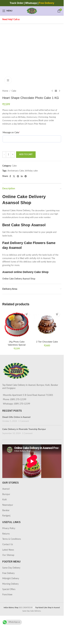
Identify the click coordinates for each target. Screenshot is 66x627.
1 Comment (23, 421)
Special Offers (8, 589)
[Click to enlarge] (8, 80)
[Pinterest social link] (18, 176)
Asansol (6, 489)
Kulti (4, 500)
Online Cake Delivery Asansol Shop (18, 279)
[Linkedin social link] (22, 176)
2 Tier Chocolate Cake (47, 341)
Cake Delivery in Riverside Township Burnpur (24, 429)
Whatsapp (31, 3)
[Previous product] (52, 91)
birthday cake (31, 171)
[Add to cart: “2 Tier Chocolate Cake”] (57, 314)
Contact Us (7, 544)
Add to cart (26, 155)
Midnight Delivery (10, 578)
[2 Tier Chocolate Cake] (47, 324)
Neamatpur (7, 505)
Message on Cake (11, 133)
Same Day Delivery (11, 568)
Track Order (16, 3)
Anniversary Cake (16, 171)
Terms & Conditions (11, 539)
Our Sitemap (8, 555)
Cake (14, 91)
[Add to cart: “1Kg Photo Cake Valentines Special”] (27, 314)
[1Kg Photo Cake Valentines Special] (16, 324)
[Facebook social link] (10, 176)
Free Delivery (8, 573)
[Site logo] (31, 11)
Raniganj (6, 516)
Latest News (8, 550)
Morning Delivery (10, 584)
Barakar (6, 510)
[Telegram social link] (26, 176)
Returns (6, 534)
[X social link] (14, 176)
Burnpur (6, 494)
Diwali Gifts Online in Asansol (16, 417)
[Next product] (59, 91)
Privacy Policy (8, 528)
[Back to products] (56, 91)
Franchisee (7, 595)
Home (5, 91)
